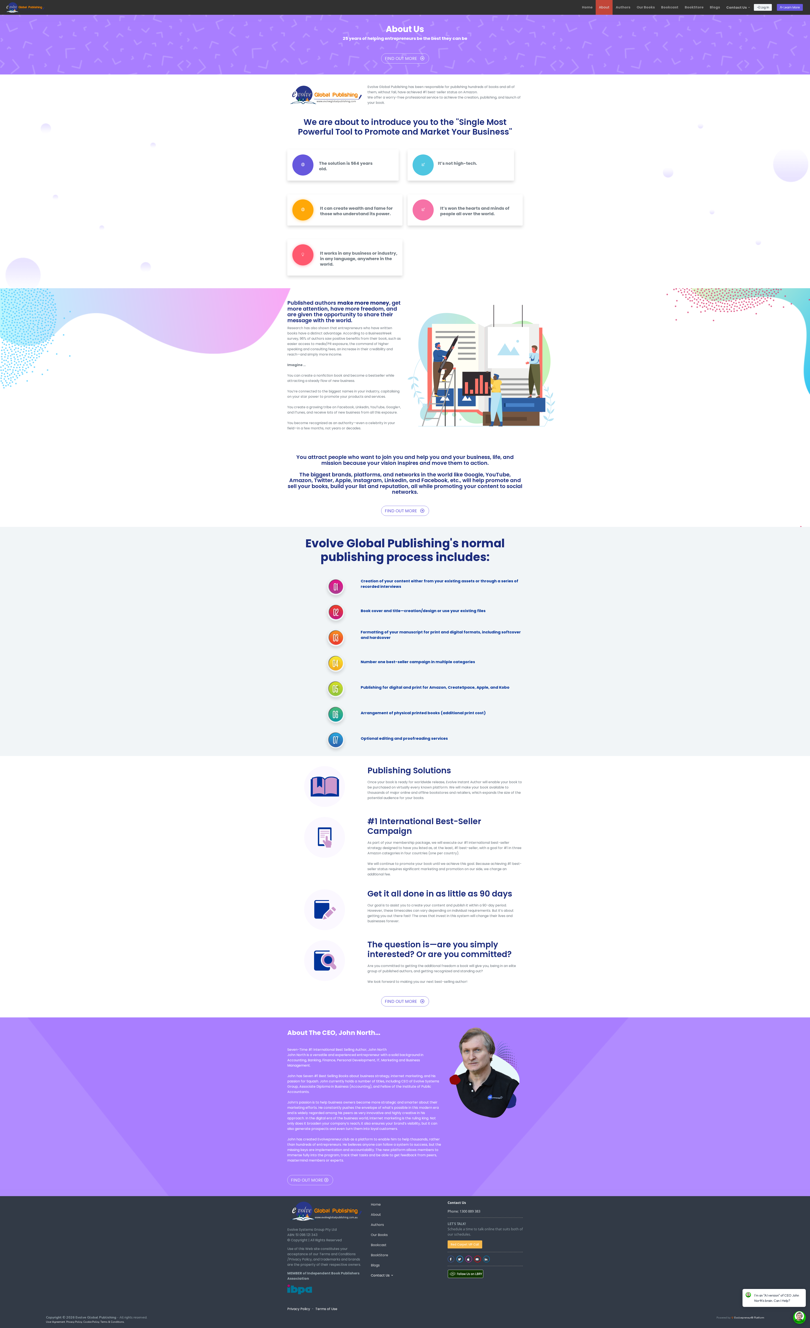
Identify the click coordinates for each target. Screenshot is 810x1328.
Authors (623, 7)
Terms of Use (326, 1308)
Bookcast (669, 7)
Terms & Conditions (112, 1322)
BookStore (694, 7)
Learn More (791, 7)
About (604, 7)
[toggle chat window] (799, 1317)
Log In (764, 7)
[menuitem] (587, 7)
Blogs (715, 7)
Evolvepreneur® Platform (749, 1317)
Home (587, 7)
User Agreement (55, 1322)
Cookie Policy (91, 1322)
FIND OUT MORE (402, 58)
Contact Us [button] (736, 7)
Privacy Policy (298, 1308)
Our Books (646, 7)
